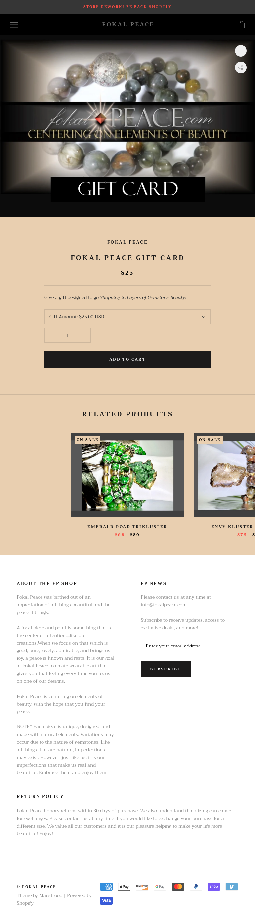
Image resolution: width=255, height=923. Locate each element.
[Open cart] (242, 25)
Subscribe (165, 669)
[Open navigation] (14, 25)
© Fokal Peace (36, 887)
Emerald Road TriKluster (127, 526)
